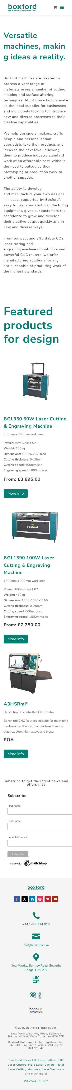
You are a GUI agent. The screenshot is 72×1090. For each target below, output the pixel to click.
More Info (15, 493)
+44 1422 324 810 (36, 924)
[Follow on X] (25, 899)
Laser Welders (52, 1069)
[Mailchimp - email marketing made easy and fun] (28, 866)
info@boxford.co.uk (36, 945)
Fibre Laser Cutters (41, 1065)
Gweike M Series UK (22, 1060)
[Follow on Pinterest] (48, 899)
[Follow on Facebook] (17, 899)
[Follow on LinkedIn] (32, 899)
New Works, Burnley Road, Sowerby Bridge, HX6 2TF (36, 967)
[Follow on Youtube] (55, 899)
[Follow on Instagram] (40, 899)
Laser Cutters (47, 1060)
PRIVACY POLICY (36, 1081)
